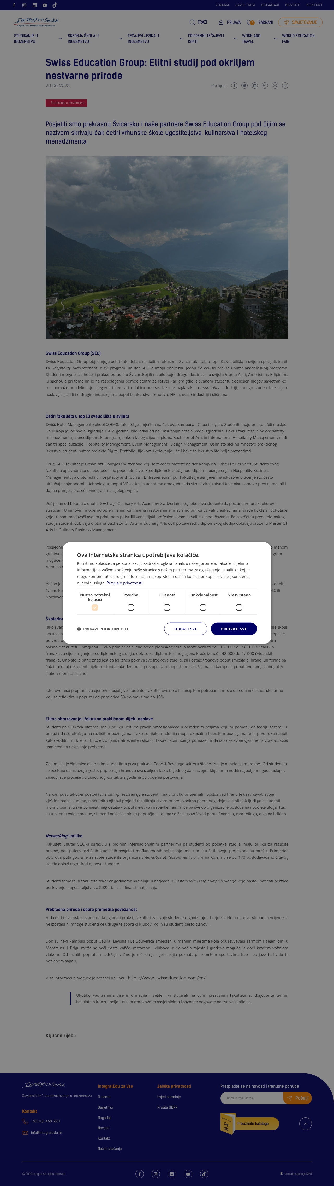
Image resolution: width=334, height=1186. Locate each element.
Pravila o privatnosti (124, 582)
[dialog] (167, 593)
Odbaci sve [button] (185, 628)
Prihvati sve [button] (234, 628)
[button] (102, 628)
